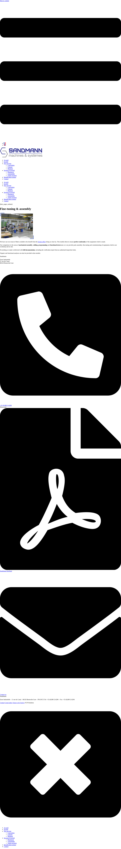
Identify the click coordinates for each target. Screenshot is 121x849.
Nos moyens (7, 163)
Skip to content (4, 1)
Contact (6, 179)
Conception (11, 165)
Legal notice (8, 703)
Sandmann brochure (6, 571)
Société (6, 162)
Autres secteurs (12, 175)
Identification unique (10, 177)
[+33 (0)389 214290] (60, 404)
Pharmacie (11, 172)
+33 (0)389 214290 (6, 405)
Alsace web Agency (19, 703)
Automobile (11, 174)
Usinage (10, 167)
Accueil (6, 160)
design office (42, 242)
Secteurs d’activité (9, 170)
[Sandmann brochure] (60, 569)
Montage (10, 169)
